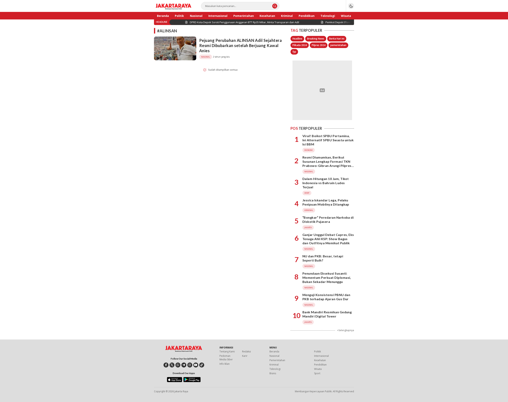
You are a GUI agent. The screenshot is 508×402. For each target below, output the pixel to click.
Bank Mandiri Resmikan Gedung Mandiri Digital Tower (327, 314)
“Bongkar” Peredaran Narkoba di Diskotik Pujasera (328, 219)
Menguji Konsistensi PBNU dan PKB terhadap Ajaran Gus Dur (326, 297)
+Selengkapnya (345, 330)
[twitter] (171, 365)
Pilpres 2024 (318, 45)
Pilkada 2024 (299, 45)
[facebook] (166, 365)
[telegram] (183, 365)
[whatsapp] (177, 365)
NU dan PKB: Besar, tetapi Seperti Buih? (322, 258)
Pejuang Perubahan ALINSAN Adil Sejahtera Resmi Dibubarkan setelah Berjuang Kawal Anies (240, 45)
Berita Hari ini (336, 38)
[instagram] (189, 365)
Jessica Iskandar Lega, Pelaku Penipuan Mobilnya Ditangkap (325, 202)
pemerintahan (338, 45)
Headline (297, 38)
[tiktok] (201, 365)
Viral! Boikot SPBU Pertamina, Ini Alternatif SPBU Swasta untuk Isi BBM (328, 140)
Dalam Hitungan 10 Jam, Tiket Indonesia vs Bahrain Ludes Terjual (325, 183)
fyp (294, 51)
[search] (274, 6)
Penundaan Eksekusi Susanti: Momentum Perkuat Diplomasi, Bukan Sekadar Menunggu (326, 277)
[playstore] (192, 381)
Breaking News (315, 38)
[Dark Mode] (351, 6)
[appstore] (174, 381)
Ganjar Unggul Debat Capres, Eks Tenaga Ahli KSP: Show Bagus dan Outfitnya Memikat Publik (328, 239)
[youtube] (195, 365)
